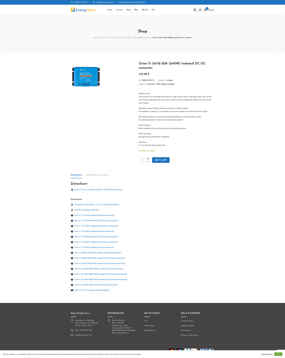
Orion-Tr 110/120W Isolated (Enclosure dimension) (94, 215)
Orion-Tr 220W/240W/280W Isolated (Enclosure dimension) (97, 253)
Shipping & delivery (187, 326)
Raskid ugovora (149, 330)
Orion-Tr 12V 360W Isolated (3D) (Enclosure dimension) (96, 237)
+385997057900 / (82, 2)
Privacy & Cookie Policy (189, 335)
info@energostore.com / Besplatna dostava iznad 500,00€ (120, 2)
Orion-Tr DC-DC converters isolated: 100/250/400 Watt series (98, 190)
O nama (119, 10)
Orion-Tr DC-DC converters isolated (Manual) (91, 290)
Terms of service (187, 321)
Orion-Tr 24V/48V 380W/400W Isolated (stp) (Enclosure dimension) (100, 279)
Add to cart (161, 160)
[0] (205, 9)
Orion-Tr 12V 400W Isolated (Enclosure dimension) (94, 247)
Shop (128, 10)
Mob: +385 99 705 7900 (83, 330)
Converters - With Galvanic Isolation (161, 84)
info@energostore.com (83, 335)
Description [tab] (76, 175)
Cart (145, 321)
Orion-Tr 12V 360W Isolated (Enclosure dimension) (94, 231)
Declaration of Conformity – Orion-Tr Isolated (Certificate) (96, 205)
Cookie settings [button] (267, 354)
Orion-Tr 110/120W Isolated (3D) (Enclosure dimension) (96, 221)
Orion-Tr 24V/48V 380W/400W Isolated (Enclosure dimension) (98, 269)
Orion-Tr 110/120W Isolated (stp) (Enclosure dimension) (96, 226)
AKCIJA (145, 10)
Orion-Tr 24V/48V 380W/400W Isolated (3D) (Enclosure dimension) (100, 274)
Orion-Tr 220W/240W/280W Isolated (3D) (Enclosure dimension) (99, 258)
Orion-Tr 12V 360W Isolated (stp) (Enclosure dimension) (96, 242)
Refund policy (186, 330)
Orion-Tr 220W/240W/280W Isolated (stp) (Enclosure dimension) (99, 263)
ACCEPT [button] (278, 354)
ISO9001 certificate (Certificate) (86, 210)
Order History (149, 326)
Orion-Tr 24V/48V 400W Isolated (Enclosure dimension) (96, 285)
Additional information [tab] (97, 175)
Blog (136, 10)
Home (109, 10)
